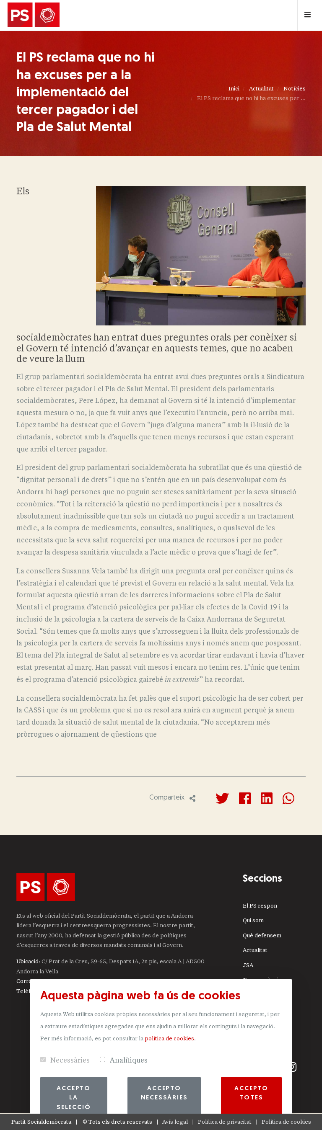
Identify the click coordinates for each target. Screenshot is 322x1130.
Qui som (253, 920)
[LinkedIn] (267, 798)
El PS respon (260, 906)
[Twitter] (222, 798)
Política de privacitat (225, 1122)
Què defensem (262, 935)
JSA (248, 965)
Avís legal (175, 1122)
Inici (234, 88)
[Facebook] (245, 798)
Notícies (294, 88)
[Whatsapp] (288, 798)
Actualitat (261, 88)
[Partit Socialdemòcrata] (34, 15)
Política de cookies (286, 1122)
